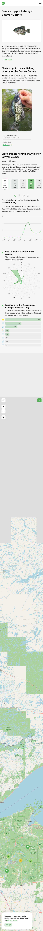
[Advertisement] (21, 374)
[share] (3, 400)
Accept (8, 925)
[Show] (7, 871)
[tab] (15, 195)
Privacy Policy (12, 920)
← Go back (7, 60)
